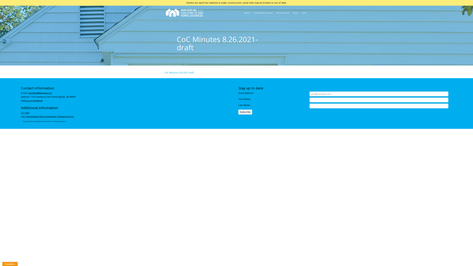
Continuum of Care (263, 13)
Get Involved (283, 13)
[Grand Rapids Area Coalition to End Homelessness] (184, 16)
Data (304, 13)
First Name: (244, 99)
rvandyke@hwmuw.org (40, 92)
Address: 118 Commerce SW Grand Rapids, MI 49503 (48, 96)
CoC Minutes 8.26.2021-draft (179, 72)
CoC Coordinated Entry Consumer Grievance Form (47, 116)
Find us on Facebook (32, 100)
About (247, 13)
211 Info (25, 112)
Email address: (246, 92)
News (295, 13)
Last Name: (244, 105)
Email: (36, 92)
